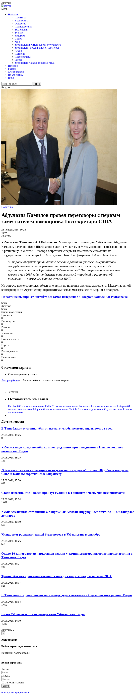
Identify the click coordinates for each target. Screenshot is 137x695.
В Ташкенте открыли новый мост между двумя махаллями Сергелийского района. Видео (66, 595)
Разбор (18, 59)
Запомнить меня (14, 682)
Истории (20, 53)
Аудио (18, 50)
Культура (20, 35)
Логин (5, 669)
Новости (13, 14)
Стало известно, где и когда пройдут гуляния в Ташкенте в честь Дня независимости (63, 492)
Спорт (18, 38)
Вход (11, 77)
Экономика (21, 20)
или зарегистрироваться (15, 692)
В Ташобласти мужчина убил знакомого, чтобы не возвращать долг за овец (56, 428)
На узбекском (15, 74)
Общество (20, 23)
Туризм (19, 32)
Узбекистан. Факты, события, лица (34, 62)
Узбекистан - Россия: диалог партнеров (37, 47)
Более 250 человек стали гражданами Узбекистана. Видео (43, 614)
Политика (20, 17)
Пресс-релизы (23, 56)
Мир (17, 41)
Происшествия (23, 26)
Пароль (5, 675)
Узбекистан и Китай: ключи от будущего (38, 44)
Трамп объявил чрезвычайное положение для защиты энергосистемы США (56, 576)
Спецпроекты (16, 71)
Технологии (21, 29)
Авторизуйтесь (10, 380)
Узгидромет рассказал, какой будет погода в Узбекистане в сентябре (50, 534)
